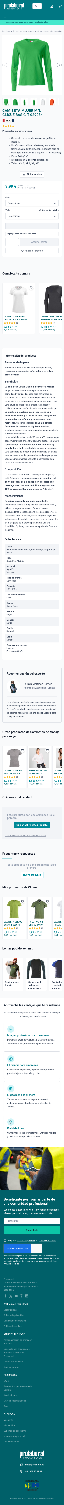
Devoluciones (10, 1395)
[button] (6, 101)
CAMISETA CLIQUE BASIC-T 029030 (13, 923)
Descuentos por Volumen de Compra (18, 1388)
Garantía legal (10, 1310)
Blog (6, 1406)
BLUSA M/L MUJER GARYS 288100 (38, 772)
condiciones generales (26, 1241)
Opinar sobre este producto (32, 825)
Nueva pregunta (32, 874)
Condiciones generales (15, 1320)
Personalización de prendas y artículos (18, 1342)
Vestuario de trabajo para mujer (40, 31)
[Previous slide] (4, 65)
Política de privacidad (14, 1315)
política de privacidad (47, 1241)
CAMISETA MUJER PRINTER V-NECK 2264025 (13, 772)
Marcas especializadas (15, 1400)
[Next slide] (59, 65)
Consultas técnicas (13, 1361)
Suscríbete (32, 1230)
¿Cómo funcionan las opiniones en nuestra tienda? (25, 836)
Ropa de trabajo (19, 31)
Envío (6, 1381)
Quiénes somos (11, 1367)
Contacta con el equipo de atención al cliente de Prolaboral (17, 1353)
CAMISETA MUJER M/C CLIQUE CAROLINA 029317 (16, 318)
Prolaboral (6, 31)
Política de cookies (13, 1326)
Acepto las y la (32, 1241)
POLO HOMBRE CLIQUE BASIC (36, 923)
